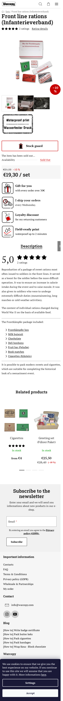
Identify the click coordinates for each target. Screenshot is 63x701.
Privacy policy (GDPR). (39, 532)
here (43, 674)
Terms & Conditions (15, 574)
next (59, 419)
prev (3, 419)
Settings (30, 683)
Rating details (40, 28)
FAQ (5, 569)
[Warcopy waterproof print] (18, 123)
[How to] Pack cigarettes (17, 638)
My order (8, 589)
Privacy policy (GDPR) (15, 579)
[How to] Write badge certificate (21, 630)
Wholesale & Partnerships (18, 584)
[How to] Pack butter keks (18, 634)
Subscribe (17, 542)
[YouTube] (15, 614)
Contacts (8, 564)
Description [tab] (31, 246)
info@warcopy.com (22, 605)
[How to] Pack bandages (17, 642)
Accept (30, 693)
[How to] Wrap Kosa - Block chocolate (24, 646)
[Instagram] (7, 614)
